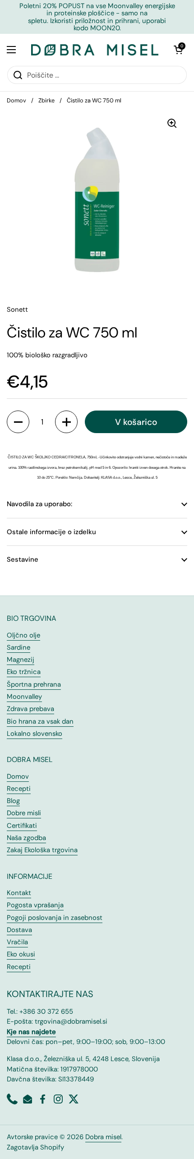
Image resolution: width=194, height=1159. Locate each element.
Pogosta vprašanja (35, 905)
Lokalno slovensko (34, 733)
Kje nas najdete (31, 1031)
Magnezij (20, 659)
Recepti (19, 788)
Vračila (17, 942)
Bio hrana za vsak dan (40, 721)
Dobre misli (24, 812)
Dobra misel (103, 1136)
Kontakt (19, 892)
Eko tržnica (24, 671)
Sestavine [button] (22, 559)
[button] (178, 50)
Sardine (18, 647)
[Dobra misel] (94, 50)
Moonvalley (24, 696)
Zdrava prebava (30, 708)
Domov (16, 100)
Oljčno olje (23, 635)
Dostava (19, 929)
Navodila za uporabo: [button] (39, 503)
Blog (13, 800)
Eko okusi (21, 954)
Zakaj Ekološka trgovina (42, 849)
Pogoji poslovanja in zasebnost (54, 917)
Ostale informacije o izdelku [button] (51, 531)
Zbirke (46, 100)
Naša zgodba (26, 837)
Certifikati (22, 825)
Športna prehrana (34, 684)
